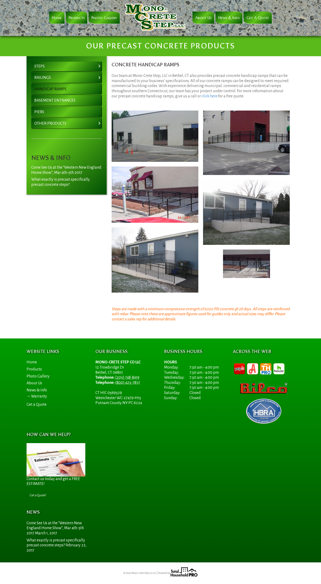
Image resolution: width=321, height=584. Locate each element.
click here (209, 96)
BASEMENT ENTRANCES (54, 100)
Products (77, 17)
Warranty (39, 396)
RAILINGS (42, 77)
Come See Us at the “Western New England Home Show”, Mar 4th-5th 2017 (55, 528)
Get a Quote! (38, 495)
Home (57, 17)
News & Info (229, 17)
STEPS (39, 66)
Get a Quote (258, 17)
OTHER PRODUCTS (50, 123)
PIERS (39, 112)
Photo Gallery (104, 17)
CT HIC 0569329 (108, 393)
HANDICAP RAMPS (50, 89)
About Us (203, 17)
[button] (99, 67)
